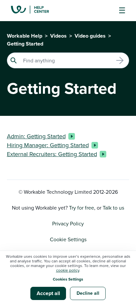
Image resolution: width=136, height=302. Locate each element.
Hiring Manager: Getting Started (48, 145)
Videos (58, 36)
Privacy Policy (68, 223)
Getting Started (25, 44)
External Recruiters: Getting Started (52, 154)
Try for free (81, 207)
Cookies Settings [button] (68, 279)
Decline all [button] (88, 293)
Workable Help (24, 36)
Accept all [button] (48, 293)
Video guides (90, 36)
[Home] (35, 11)
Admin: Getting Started (36, 136)
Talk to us (113, 207)
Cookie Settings (68, 239)
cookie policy (67, 270)
